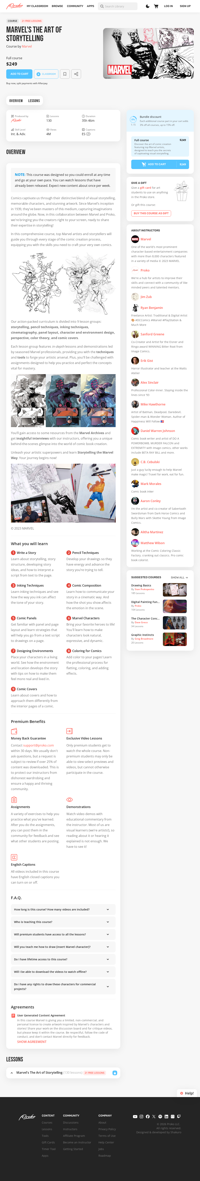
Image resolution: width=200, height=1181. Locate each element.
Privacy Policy (107, 1129)
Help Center (106, 1142)
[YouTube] (135, 1116)
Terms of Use (107, 1136)
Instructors (70, 1129)
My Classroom (37, 6)
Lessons (47, 1129)
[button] (63, 909)
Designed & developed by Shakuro (158, 1132)
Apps (90, 6)
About (102, 1122)
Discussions (71, 1122)
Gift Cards (48, 1142)
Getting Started (73, 1149)
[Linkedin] (166, 1116)
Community (75, 6)
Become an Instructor (77, 1142)
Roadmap (104, 1155)
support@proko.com (38, 745)
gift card (145, 187)
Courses (47, 1122)
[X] (154, 1116)
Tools (45, 1136)
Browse (57, 6)
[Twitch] (179, 1116)
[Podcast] (172, 1116)
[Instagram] (141, 1116)
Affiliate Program (74, 1136)
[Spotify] (160, 1116)
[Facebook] (147, 1116)
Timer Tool (49, 1149)
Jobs (101, 1149)
